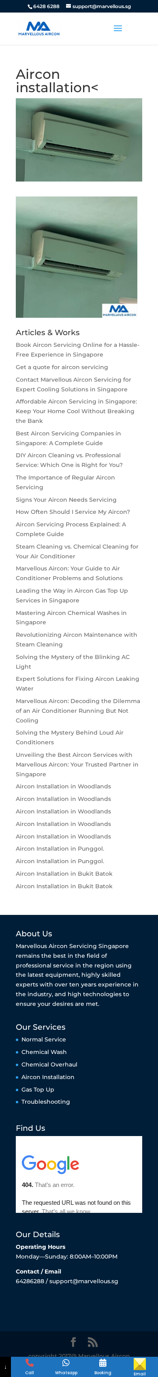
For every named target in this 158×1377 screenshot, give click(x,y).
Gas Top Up (37, 1089)
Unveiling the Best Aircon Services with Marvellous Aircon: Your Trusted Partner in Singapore (77, 764)
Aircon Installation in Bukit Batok (64, 873)
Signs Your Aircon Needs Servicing (66, 499)
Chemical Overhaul (49, 1064)
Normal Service (43, 1039)
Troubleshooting (45, 1101)
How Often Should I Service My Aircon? (73, 511)
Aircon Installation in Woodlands (63, 786)
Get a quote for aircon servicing (62, 367)
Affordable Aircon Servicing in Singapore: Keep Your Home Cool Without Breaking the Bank (76, 411)
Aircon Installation (48, 1077)
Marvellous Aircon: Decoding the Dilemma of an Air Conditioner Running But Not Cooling (78, 710)
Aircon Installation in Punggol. (60, 848)
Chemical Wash (44, 1052)
